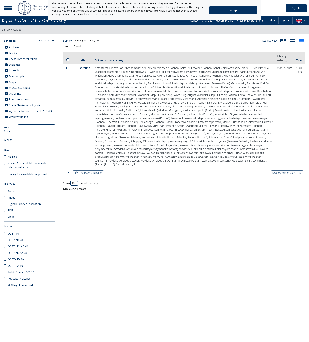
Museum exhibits (19, 88)
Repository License (19, 278)
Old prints (15, 93)
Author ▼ (109, 60)
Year (299, 60)
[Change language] (300, 20)
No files (12, 156)
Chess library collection (23, 59)
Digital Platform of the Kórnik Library (34, 20)
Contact (194, 20)
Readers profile (224, 20)
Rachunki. (85, 68)
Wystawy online (18, 117)
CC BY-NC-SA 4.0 (18, 253)
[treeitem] (29, 47)
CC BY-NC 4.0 (15, 240)
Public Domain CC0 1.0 (21, 272)
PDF (10, 210)
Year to (8, 140)
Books (13, 53)
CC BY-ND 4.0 (16, 259)
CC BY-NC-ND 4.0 (18, 246)
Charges (207, 20)
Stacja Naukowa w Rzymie (24, 105)
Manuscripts (16, 76)
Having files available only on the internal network (27, 165)
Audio (11, 191)
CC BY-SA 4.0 (15, 266)
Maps (12, 82)
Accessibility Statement (249, 20)
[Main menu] (8, 8)
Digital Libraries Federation (24, 204)
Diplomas (14, 64)
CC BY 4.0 (13, 233)
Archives (14, 47)
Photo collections (19, 99)
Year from (7, 129)
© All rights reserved (20, 285)
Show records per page (81, 183)
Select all (49, 40)
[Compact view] (292, 40)
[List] (283, 40)
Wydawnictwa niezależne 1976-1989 (30, 111)
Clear (39, 40)
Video (11, 217)
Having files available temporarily (28, 174)
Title (82, 60)
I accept (233, 10)
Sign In (296, 8)
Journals (14, 70)
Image (11, 197)
